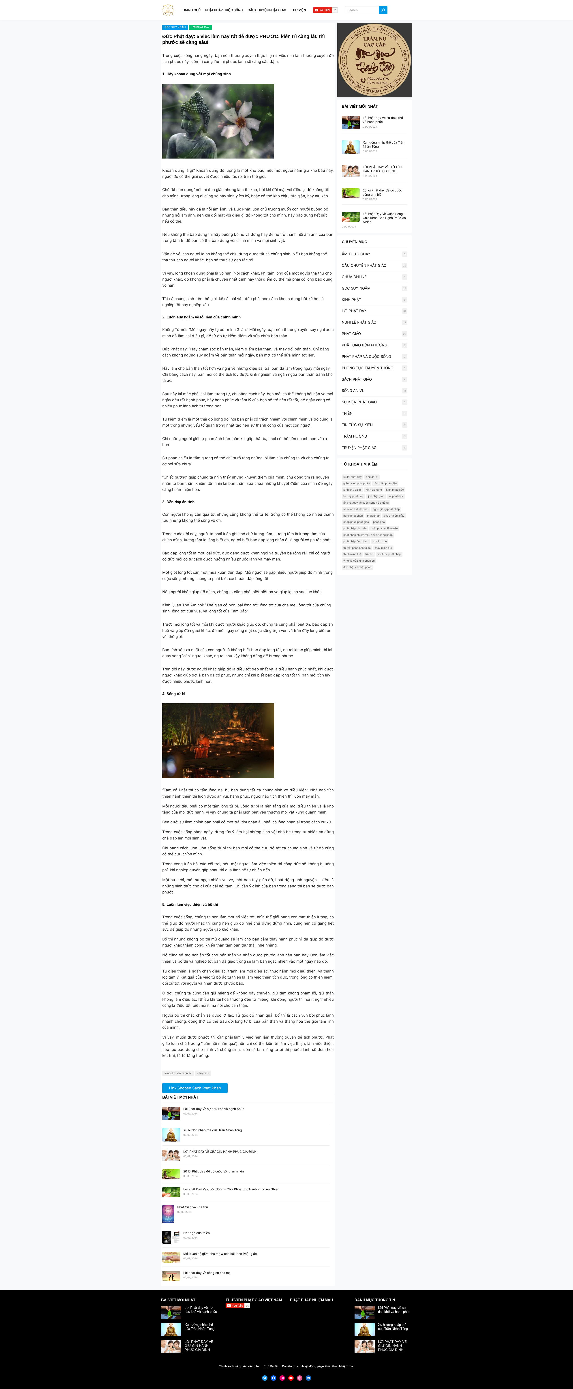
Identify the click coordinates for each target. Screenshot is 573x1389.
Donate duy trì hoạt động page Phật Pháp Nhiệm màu (318, 1366)
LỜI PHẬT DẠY (200, 27)
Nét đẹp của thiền (196, 1233)
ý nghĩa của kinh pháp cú (359, 560)
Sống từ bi (203, 1073)
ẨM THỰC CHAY (356, 254)
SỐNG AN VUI (354, 390)
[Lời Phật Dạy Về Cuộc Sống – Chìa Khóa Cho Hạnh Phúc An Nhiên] (171, 1192)
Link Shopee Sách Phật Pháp (195, 1088)
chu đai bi (372, 477)
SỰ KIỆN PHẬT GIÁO (359, 402)
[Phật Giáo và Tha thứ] (168, 1214)
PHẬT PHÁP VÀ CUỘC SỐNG (366, 356)
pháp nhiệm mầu (394, 515)
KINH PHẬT (351, 299)
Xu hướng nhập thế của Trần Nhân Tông (212, 1130)
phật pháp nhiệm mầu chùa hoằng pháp (368, 535)
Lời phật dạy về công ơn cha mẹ (207, 1273)
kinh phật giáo (395, 489)
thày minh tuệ (383, 548)
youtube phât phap (389, 554)
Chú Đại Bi (270, 1366)
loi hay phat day (353, 496)
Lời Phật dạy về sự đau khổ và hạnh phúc (213, 1109)
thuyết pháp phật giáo (357, 548)
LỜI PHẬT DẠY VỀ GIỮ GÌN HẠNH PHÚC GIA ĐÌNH (220, 1151)
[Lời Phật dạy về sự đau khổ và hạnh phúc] (171, 1114)
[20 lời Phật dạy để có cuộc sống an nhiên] (171, 1174)
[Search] (383, 10)
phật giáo (379, 522)
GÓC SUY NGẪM (175, 27)
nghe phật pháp (353, 515)
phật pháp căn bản (355, 528)
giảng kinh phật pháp (356, 483)
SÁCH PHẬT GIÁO (357, 379)
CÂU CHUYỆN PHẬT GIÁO (364, 265)
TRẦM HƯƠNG (354, 436)
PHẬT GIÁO (351, 333)
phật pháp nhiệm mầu (384, 528)
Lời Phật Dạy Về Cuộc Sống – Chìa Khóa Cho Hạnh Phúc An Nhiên (231, 1189)
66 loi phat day (352, 477)
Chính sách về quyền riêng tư (239, 1366)
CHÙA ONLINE (354, 277)
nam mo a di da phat (355, 509)
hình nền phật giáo (385, 483)
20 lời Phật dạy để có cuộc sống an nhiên (213, 1171)
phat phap (373, 515)
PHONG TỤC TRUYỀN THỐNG (367, 368)
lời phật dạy (396, 496)
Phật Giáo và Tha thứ (192, 1207)
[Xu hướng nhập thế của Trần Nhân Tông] (171, 1135)
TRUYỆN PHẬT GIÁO (359, 447)
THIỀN (347, 413)
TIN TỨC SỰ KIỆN (357, 425)
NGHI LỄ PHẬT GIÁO (359, 322)
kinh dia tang (374, 489)
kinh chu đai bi (352, 489)
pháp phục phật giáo (356, 522)
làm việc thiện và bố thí (178, 1073)
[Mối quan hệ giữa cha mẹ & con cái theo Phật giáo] (171, 1257)
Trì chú (369, 554)
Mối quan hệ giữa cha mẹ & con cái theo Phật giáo (220, 1254)
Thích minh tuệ (352, 554)
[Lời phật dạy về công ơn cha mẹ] (171, 1276)
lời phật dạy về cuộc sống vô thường (366, 502)
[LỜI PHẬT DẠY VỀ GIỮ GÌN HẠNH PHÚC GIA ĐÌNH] (171, 1156)
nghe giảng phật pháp (386, 509)
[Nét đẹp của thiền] (171, 1237)
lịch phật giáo (376, 496)
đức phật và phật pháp (357, 567)
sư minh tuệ (379, 541)
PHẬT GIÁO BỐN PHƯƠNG (364, 345)
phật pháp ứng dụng (355, 541)
